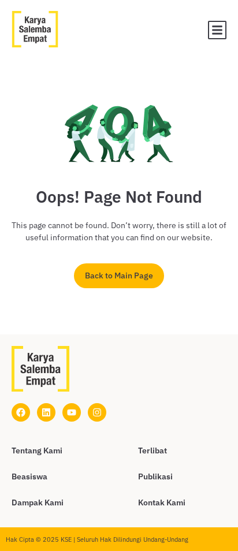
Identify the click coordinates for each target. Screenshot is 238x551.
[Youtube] (71, 412)
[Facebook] (21, 412)
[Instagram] (97, 412)
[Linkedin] (46, 412)
